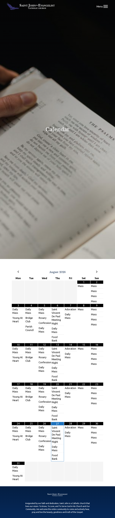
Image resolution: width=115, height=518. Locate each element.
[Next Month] (96, 271)
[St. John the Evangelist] (30, 6)
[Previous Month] (18, 271)
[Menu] (105, 6)
